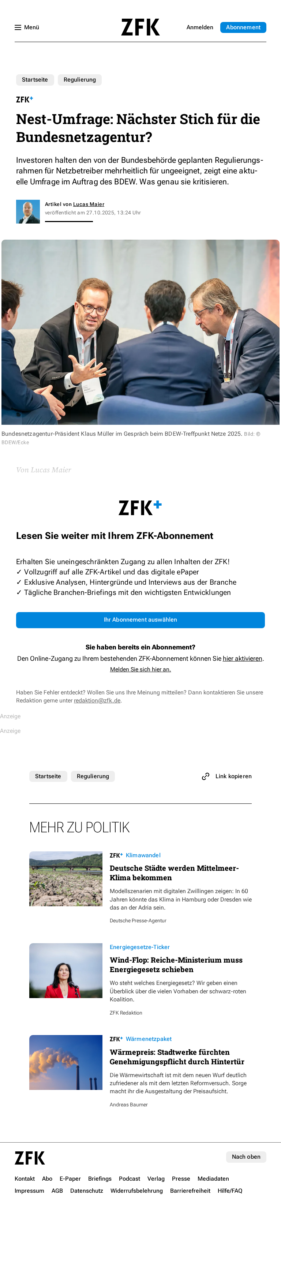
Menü (31, 27)
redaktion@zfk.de (97, 700)
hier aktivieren (242, 658)
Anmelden (200, 27)
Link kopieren (234, 776)
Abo (243, 27)
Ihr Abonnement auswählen (140, 619)
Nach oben (246, 1156)
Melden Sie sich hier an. (140, 669)
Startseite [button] (140, 27)
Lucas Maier (88, 204)
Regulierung (80, 79)
